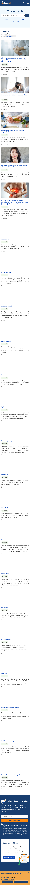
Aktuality (7, 19)
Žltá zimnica (4, 607)
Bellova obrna (5, 573)
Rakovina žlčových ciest (8, 540)
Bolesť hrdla (4, 474)
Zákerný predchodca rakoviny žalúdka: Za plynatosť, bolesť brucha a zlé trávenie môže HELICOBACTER (13, 60)
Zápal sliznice (5, 508)
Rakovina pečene (6, 639)
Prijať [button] (7, 882)
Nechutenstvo (5, 239)
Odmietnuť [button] (21, 882)
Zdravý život (15, 21)
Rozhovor (22, 19)
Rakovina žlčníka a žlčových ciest (10, 707)
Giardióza (4, 673)
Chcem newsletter (14, 820)
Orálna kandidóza (6, 341)
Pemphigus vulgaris (6, 306)
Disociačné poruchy (6, 441)
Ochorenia (14, 19)
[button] (15, 879)
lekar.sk (9, 831)
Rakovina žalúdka (6, 272)
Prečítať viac (13, 877)
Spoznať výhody (9, 857)
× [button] (28, 872)
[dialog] (15, 878)
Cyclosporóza (5, 407)
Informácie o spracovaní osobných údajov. (13, 834)
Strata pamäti (5, 375)
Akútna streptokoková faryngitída (10, 775)
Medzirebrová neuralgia (8, 741)
